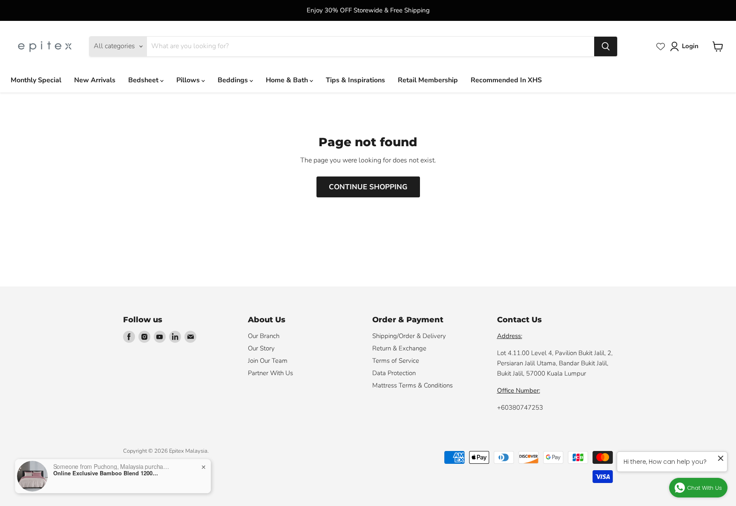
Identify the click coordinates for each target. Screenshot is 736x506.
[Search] (605, 46)
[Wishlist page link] (660, 46)
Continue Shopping (368, 187)
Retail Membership (428, 80)
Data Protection (394, 373)
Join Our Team (268, 360)
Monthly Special (36, 80)
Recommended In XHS (506, 80)
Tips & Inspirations (355, 80)
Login (690, 46)
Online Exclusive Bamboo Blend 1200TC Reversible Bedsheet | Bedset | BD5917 (106, 473)
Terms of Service (395, 360)
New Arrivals (94, 80)
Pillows (188, 80)
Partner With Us (270, 373)
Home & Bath (288, 80)
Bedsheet (144, 80)
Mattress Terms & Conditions (412, 385)
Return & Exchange (399, 348)
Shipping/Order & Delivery (409, 336)
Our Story (261, 348)
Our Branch (263, 336)
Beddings (234, 80)
